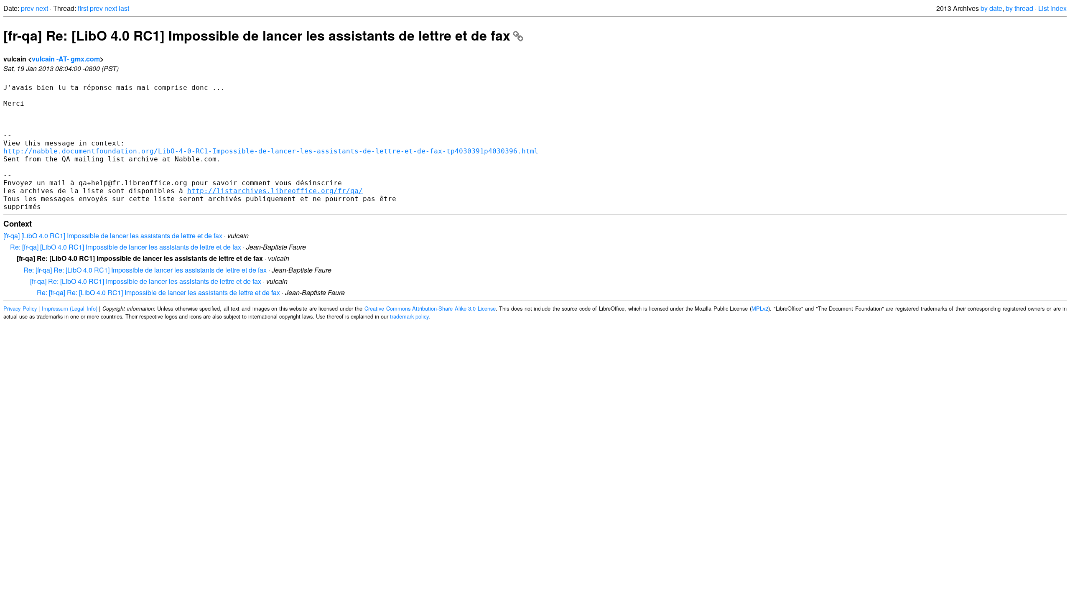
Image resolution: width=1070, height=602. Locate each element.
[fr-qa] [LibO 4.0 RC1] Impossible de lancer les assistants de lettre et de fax (112, 235)
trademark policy (409, 316)
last (124, 8)
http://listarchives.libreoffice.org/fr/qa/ (275, 191)
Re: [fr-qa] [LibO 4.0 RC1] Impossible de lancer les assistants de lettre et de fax (125, 247)
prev (27, 8)
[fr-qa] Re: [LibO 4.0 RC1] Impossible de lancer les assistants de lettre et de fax (256, 35)
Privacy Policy (20, 308)
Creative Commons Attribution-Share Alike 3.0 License (430, 308)
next (42, 8)
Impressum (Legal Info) (69, 308)
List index (1052, 8)
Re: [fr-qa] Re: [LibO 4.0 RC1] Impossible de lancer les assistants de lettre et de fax (145, 270)
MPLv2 (760, 308)
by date (991, 8)
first (83, 8)
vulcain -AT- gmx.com (66, 59)
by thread (1019, 8)
